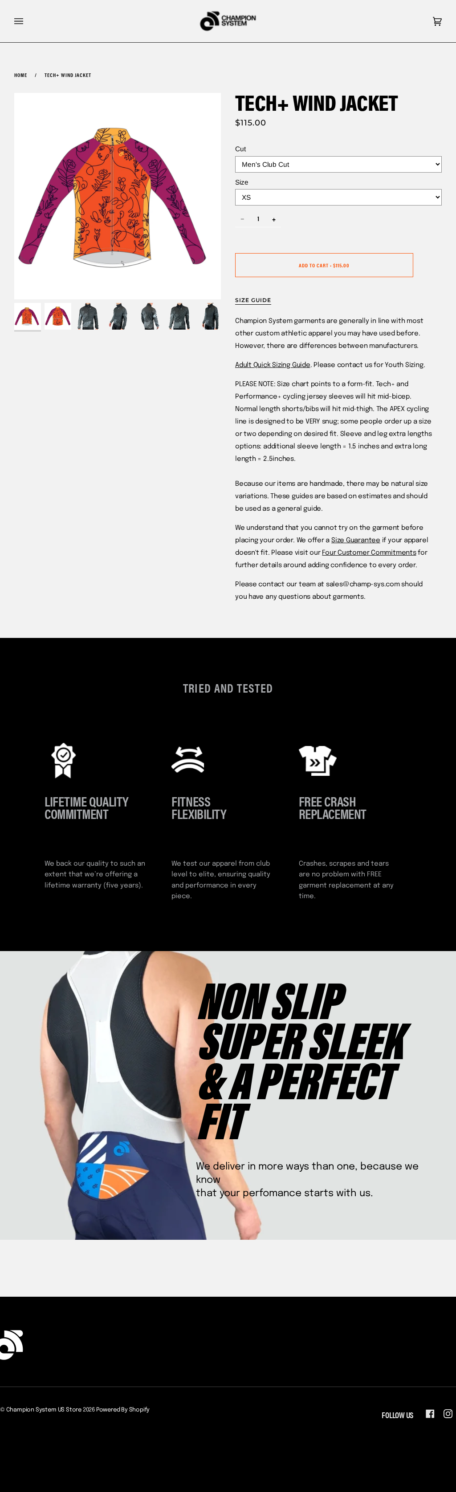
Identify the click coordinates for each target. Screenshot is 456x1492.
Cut (240, 149)
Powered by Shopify (123, 1410)
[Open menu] (27, 21)
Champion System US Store (43, 1410)
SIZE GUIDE (253, 300)
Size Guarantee (355, 540)
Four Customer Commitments (369, 552)
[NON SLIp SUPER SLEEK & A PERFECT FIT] (228, 1095)
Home (20, 75)
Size (241, 182)
